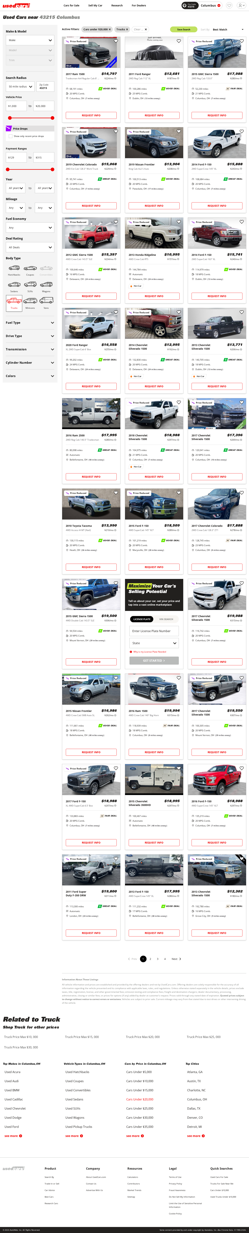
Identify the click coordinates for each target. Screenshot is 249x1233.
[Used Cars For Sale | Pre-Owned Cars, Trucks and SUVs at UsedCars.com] (16, 5)
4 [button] (165, 959)
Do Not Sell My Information (182, 1196)
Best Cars (49, 1196)
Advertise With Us (94, 1190)
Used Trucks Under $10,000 (223, 1196)
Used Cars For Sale (219, 1177)
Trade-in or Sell (52, 1183)
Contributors (133, 1183)
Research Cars (51, 1203)
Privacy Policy (175, 1183)
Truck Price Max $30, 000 (21, 1047)
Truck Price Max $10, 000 (21, 1037)
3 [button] (157, 959)
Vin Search (166, 619)
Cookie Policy (175, 1213)
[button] (177, 961)
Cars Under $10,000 (219, 1190)
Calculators (132, 1177)
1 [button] (143, 959)
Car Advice (50, 1190)
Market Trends (134, 1190)
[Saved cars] (229, 5)
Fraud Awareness (177, 1190)
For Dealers (139, 5)
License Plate (141, 619)
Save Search (183, 29)
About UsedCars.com (96, 1177)
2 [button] (150, 959)
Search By (49, 1177)
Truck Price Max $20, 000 (143, 1037)
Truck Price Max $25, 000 (204, 1037)
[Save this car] (116, 41)
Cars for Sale (71, 5)
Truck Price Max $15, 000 (82, 1037)
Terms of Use (175, 1177)
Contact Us (91, 1183)
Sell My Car (95, 5)
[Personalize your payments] (115, 78)
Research (117, 5)
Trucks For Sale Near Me (221, 1183)
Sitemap (131, 1196)
